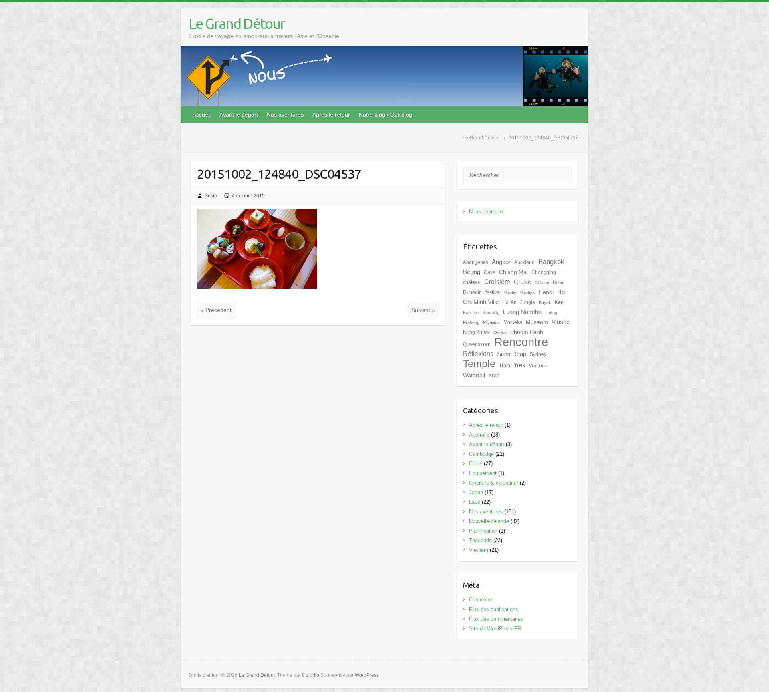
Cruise (522, 282)
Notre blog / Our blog (385, 114)
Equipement (483, 473)
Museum (537, 322)
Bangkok (551, 261)
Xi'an (494, 375)
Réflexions (478, 353)
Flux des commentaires (496, 619)
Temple (479, 363)
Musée (561, 322)
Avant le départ (238, 114)
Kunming (491, 312)
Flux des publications (493, 609)
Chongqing (543, 272)
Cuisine (542, 282)
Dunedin (472, 292)
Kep (559, 302)
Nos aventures (285, 114)
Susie (211, 196)
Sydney (538, 354)
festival (493, 292)
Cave (489, 272)
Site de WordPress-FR (495, 629)
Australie (479, 435)
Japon (476, 492)
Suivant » (423, 310)
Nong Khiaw (476, 332)
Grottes (527, 292)
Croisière (497, 281)
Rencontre (521, 341)
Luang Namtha (522, 312)
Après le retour (331, 114)
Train (504, 365)
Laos (474, 502)
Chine (475, 464)
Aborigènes (475, 262)
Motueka (512, 322)
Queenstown (477, 344)
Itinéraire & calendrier (493, 483)
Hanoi (546, 292)
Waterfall (474, 375)
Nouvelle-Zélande (489, 521)
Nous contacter (486, 212)
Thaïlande (480, 540)
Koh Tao (471, 312)
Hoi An (509, 302)
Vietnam (478, 550)
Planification (483, 531)
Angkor (501, 262)
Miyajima (491, 322)
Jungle (527, 302)
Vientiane (538, 365)
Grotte (510, 292)
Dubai (558, 282)
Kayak (545, 302)
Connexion (481, 600)
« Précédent (216, 310)
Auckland (524, 262)
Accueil (202, 114)
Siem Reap (511, 354)
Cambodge (481, 454)
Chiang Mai (513, 272)
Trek (519, 365)
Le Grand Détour (237, 23)
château (472, 282)
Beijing (471, 272)
